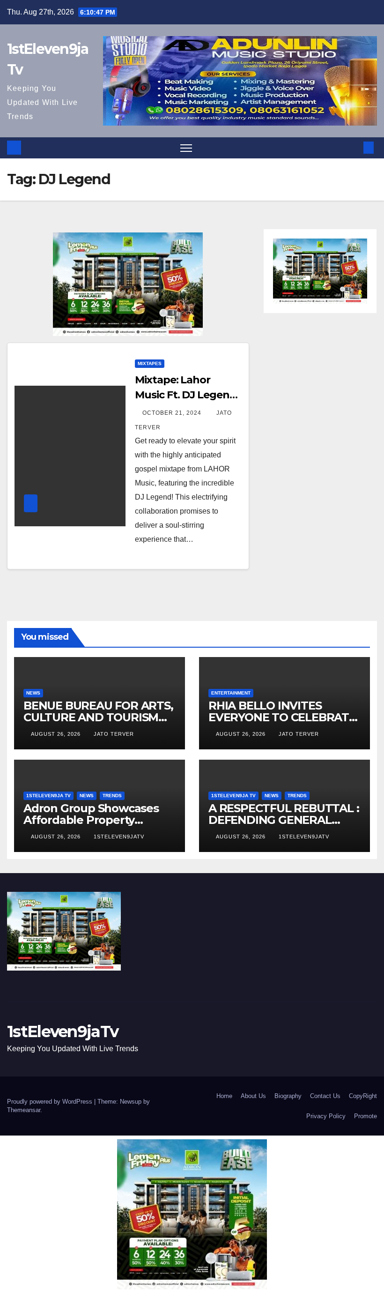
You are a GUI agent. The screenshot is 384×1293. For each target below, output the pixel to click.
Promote (365, 1116)
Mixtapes (150, 363)
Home (224, 1095)
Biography (288, 1095)
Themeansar (23, 1110)
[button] (353, 147)
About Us (253, 1095)
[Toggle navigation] (186, 148)
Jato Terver (114, 734)
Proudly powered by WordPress (50, 1101)
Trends (112, 795)
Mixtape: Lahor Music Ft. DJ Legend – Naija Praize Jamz (185, 395)
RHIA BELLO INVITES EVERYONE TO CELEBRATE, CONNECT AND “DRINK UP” (284, 717)
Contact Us (325, 1095)
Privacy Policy (326, 1116)
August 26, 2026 (56, 734)
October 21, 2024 (172, 413)
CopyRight (363, 1095)
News (33, 692)
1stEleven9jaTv (119, 836)
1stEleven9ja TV (48, 795)
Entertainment (231, 692)
